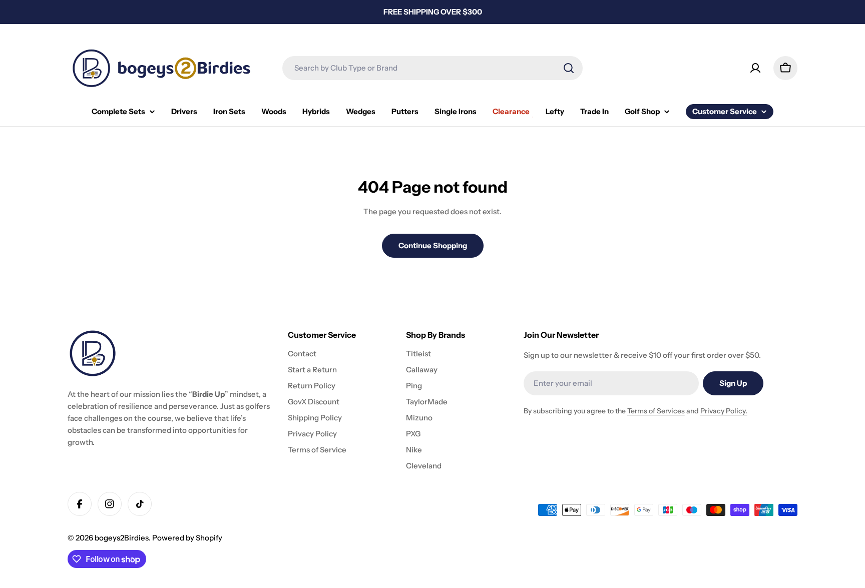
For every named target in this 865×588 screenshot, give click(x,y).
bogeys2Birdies (122, 537)
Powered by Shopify (187, 537)
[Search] (569, 68)
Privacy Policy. (723, 410)
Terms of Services (656, 410)
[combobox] (432, 68)
